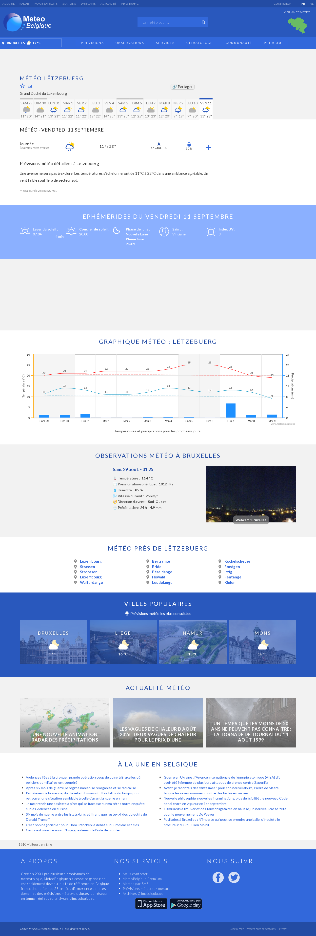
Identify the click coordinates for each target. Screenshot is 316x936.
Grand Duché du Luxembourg (43, 93)
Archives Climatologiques (143, 893)
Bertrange (161, 561)
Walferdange (91, 582)
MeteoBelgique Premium (142, 879)
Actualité (108, 3)
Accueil (8, 3)
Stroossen (89, 572)
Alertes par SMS (136, 883)
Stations (69, 3)
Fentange (232, 577)
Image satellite (46, 3)
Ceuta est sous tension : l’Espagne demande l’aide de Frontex (73, 830)
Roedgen (232, 566)
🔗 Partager (182, 86)
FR (303, 3)
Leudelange (162, 582)
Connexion (283, 3)
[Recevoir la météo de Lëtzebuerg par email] (29, 86)
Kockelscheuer (237, 561)
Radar (24, 3)
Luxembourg (91, 561)
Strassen (87, 566)
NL (312, 3)
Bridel (157, 566)
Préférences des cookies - (261, 929)
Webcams (88, 3)
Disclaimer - (237, 929)
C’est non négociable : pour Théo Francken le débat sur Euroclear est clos (82, 825)
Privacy (282, 929)
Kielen (230, 582)
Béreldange (162, 572)
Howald (158, 577)
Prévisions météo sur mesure (147, 888)
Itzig (228, 572)
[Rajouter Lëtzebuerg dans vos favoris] (22, 85)
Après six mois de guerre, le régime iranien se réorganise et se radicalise (81, 788)
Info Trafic (129, 3)
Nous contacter (135, 874)
